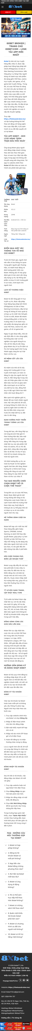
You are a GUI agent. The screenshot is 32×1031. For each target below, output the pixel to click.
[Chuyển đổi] (6, 845)
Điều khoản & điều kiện (11, 970)
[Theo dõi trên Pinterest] (24, 980)
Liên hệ (25, 975)
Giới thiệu (7, 968)
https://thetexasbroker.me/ (15, 119)
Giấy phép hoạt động (20, 968)
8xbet (6, 61)
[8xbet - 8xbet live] (16, 7)
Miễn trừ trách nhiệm (12, 975)
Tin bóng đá (17, 1018)
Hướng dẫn (5, 1018)
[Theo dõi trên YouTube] (27, 980)
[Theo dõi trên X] (20, 980)
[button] (2, 7)
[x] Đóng (26, 1023)
